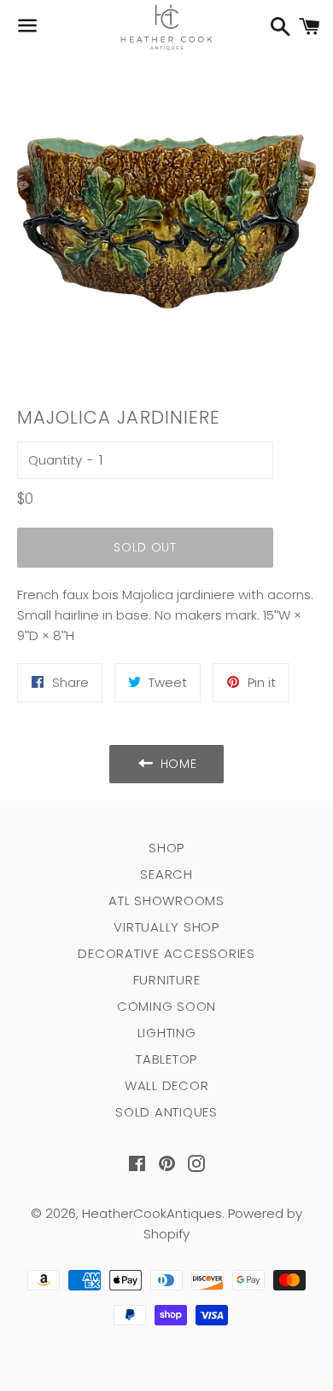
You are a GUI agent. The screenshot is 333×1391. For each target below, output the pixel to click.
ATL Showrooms (166, 900)
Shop (166, 848)
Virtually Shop (166, 927)
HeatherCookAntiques (152, 1213)
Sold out (145, 547)
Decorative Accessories (166, 953)
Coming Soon (166, 1006)
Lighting (166, 1033)
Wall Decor (167, 1085)
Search (166, 874)
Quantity (55, 460)
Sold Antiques (166, 1112)
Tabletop (166, 1059)
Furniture (167, 980)
